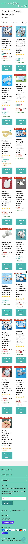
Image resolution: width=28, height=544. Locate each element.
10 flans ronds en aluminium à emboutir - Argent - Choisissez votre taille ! (7, 246)
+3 (10, 53)
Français (4, 510)
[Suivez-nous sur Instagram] (6, 519)
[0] (25, 6)
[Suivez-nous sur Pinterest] (8, 519)
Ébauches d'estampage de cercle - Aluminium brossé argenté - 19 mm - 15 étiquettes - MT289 (6, 340)
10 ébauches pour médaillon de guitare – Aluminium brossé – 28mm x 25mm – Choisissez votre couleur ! (7, 96)
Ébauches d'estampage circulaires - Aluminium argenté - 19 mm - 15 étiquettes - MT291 (21, 248)
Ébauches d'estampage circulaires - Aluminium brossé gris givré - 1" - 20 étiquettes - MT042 (7, 386)
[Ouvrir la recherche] (19, 6)
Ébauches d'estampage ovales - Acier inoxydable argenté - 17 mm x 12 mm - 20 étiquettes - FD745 (21, 198)
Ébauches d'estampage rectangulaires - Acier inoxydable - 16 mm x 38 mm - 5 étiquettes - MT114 (21, 338)
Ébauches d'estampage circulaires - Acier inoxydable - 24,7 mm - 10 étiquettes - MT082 (21, 290)
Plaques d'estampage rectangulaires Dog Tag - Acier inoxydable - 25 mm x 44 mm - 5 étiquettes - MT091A (6, 199)
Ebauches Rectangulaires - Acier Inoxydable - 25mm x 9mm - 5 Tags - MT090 (7, 290)
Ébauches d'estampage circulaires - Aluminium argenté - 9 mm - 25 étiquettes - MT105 (20, 146)
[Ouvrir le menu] (2, 3)
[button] (23, 539)
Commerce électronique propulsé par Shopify (13, 540)
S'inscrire (7, 503)
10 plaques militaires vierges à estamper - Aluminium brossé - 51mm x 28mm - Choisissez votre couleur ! (21, 92)
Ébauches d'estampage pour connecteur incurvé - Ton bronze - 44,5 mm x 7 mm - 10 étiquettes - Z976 (7, 437)
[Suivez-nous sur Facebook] (3, 519)
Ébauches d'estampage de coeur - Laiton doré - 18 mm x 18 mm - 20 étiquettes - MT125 (7, 147)
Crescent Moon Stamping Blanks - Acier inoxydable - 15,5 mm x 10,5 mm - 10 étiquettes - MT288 (21, 46)
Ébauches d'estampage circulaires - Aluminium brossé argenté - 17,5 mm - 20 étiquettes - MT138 (20, 387)
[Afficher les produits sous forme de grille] (23, 22)
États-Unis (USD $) (16, 510)
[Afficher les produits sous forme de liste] (25, 22)
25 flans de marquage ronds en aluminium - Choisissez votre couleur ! (7, 43)
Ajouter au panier (7, 68)
